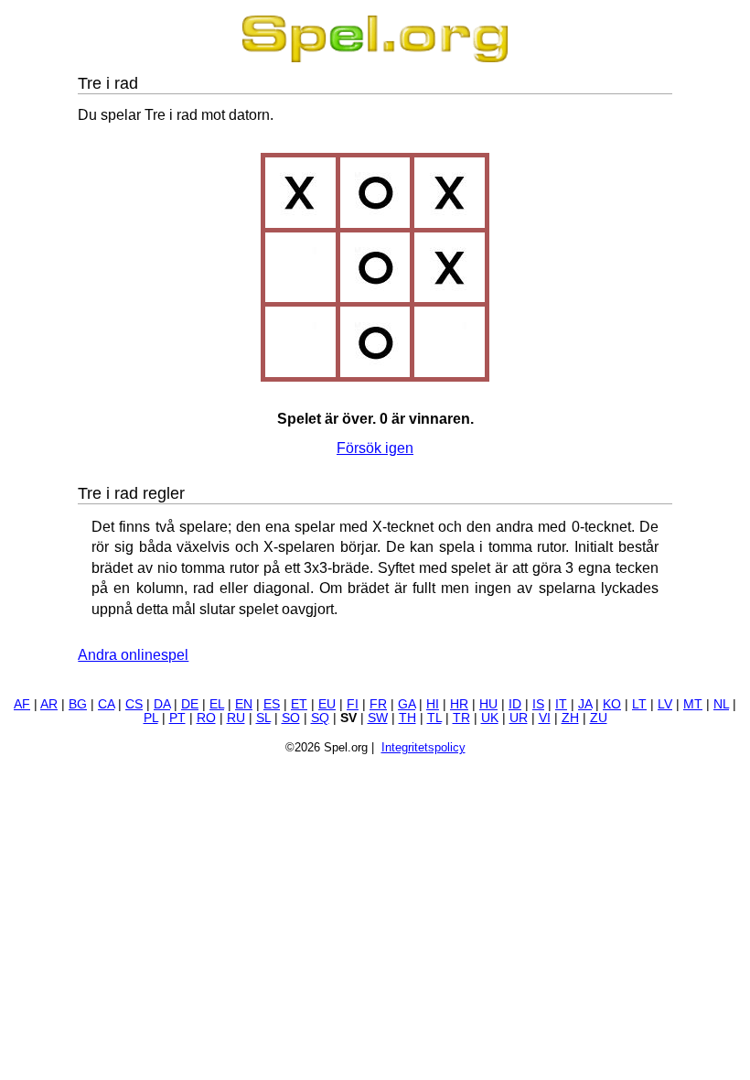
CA (106, 704)
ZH (570, 718)
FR (378, 704)
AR (49, 704)
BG (78, 704)
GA (406, 704)
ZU (598, 718)
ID (515, 704)
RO (206, 718)
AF (22, 704)
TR (461, 718)
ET (299, 704)
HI (432, 704)
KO (612, 704)
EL (216, 704)
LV (665, 704)
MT (692, 704)
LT (639, 704)
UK (489, 718)
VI (545, 718)
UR (518, 718)
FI (353, 704)
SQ (320, 718)
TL (434, 718)
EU (327, 704)
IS (538, 704)
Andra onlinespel (133, 655)
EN (243, 704)
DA (162, 704)
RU (236, 718)
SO (291, 718)
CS (134, 704)
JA (585, 704)
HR (459, 704)
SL (263, 718)
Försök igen (375, 448)
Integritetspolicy (423, 747)
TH (407, 718)
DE (189, 704)
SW (378, 718)
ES (271, 704)
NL (721, 704)
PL (151, 718)
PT (177, 718)
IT (561, 704)
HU (488, 704)
